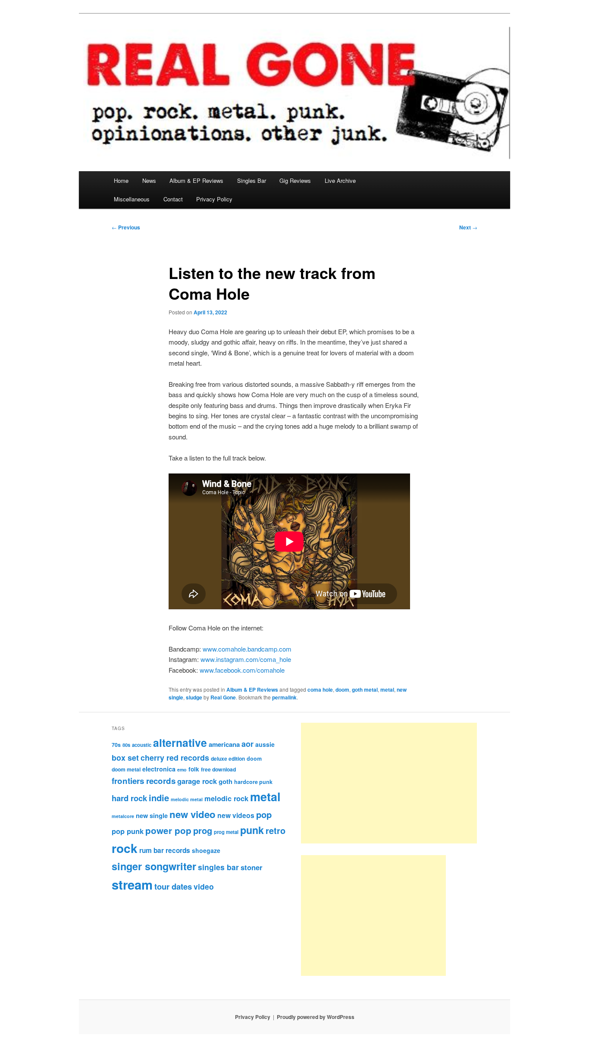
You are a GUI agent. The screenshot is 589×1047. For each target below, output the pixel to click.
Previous (126, 227)
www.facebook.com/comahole (242, 669)
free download (218, 769)
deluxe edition (228, 758)
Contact (173, 199)
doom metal (126, 769)
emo (182, 769)
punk (252, 830)
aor (247, 743)
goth (225, 781)
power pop (168, 830)
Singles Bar (251, 180)
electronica (158, 769)
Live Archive (340, 180)
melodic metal (187, 799)
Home (121, 180)
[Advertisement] (389, 783)
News (149, 180)
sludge (194, 697)
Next (468, 227)
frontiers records (143, 781)
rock (125, 848)
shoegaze (206, 850)
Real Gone (223, 697)
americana (224, 744)
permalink (284, 697)
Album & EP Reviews (196, 180)
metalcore (123, 816)
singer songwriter (154, 866)
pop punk (128, 831)
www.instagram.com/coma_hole (246, 659)
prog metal (226, 831)
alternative (180, 742)
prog (202, 830)
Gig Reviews (295, 180)
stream (132, 884)
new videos (235, 815)
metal (387, 689)
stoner (251, 867)
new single (152, 815)
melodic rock (226, 798)
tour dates (173, 886)
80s (126, 744)
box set (125, 757)
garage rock (197, 781)
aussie (265, 744)
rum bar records (164, 850)
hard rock (129, 798)
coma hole (320, 689)
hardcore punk (253, 782)
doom (342, 689)
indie (159, 797)
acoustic (141, 744)
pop (264, 814)
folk (193, 769)
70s (116, 745)
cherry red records (175, 757)
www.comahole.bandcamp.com (247, 648)
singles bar (218, 867)
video (204, 886)
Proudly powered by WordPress (315, 1017)
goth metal (365, 689)
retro (275, 830)
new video (192, 814)
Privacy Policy (214, 199)
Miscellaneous (132, 199)
